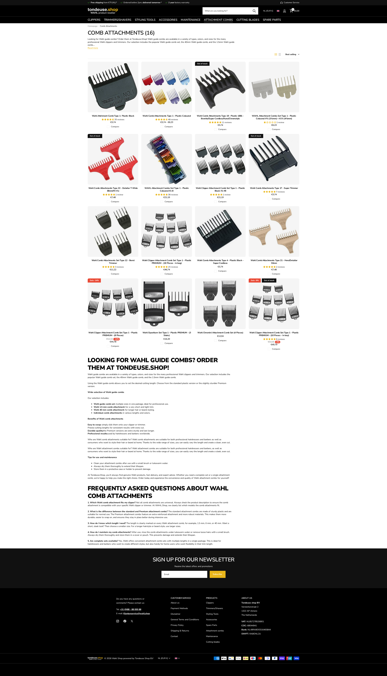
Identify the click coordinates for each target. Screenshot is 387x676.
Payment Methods (179, 608)
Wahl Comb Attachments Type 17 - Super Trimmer (274, 188)
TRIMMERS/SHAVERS (117, 20)
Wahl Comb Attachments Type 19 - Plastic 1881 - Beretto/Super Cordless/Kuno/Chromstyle (220, 117)
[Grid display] (276, 54)
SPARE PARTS (272, 20)
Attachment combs (215, 630)
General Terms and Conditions (185, 619)
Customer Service (181, 598)
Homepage (93, 26)
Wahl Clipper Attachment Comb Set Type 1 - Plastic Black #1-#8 (220, 189)
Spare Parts (211, 625)
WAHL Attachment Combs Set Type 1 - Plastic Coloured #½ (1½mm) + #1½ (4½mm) (274, 117)
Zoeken (254, 11)
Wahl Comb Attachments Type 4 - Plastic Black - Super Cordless (220, 262)
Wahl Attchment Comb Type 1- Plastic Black (113, 116)
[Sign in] (284, 11)
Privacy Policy (177, 625)
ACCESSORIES (168, 20)
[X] (132, 621)
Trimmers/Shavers (214, 608)
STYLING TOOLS (145, 20)
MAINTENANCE (190, 20)
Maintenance (212, 636)
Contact (174, 636)
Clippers (210, 602)
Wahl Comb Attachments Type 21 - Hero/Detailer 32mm (274, 262)
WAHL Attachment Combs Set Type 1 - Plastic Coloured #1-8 (167, 189)
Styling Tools (212, 614)
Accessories (211, 619)
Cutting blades (213, 641)
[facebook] (125, 621)
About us (175, 602)
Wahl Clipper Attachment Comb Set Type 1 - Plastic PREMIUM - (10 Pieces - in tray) (274, 334)
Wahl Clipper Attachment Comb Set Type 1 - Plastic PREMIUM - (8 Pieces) (113, 334)
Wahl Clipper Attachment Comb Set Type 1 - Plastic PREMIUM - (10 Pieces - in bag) (166, 262)
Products (211, 598)
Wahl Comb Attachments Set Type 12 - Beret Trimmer (113, 262)
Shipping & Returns (180, 630)
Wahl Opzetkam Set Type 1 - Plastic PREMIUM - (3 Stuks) (167, 334)
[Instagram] (117, 621)
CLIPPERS (94, 20)
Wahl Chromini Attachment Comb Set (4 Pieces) (220, 332)
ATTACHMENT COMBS (218, 20)
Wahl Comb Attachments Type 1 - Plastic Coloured (167, 116)
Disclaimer (175, 614)
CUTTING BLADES (247, 20)
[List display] (279, 54)
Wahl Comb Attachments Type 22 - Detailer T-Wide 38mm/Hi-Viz (113, 189)
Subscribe (218, 574)
